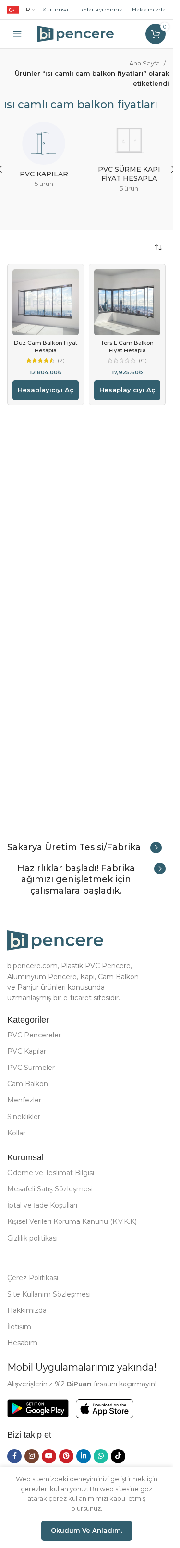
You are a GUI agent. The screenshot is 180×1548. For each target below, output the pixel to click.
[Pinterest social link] (66, 1456)
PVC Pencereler (34, 1035)
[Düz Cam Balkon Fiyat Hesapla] (45, 302)
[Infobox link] (84, 847)
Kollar (16, 1133)
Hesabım (22, 1343)
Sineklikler (23, 1116)
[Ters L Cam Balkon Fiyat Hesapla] (127, 302)
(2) (61, 361)
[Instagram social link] (31, 1456)
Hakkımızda (149, 9)
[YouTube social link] (49, 1456)
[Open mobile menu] (17, 34)
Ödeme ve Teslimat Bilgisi (50, 1172)
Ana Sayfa (144, 63)
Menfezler (24, 1100)
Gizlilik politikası (32, 1238)
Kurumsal (56, 9)
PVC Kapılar (26, 1051)
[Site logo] (75, 33)
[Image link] (55, 940)
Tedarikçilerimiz (100, 9)
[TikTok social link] (118, 1456)
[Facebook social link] (14, 1456)
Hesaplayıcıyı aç (45, 389)
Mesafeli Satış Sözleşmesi (50, 1189)
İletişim (19, 1326)
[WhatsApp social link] (101, 1456)
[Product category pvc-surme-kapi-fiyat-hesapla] (129, 160)
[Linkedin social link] (83, 1456)
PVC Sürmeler (31, 1067)
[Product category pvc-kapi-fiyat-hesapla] (43, 158)
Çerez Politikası (32, 1278)
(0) (143, 361)
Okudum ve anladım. (86, 1530)
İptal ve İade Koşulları (42, 1205)
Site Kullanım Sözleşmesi (49, 1294)
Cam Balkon (27, 1083)
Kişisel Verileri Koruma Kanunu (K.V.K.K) (72, 1221)
